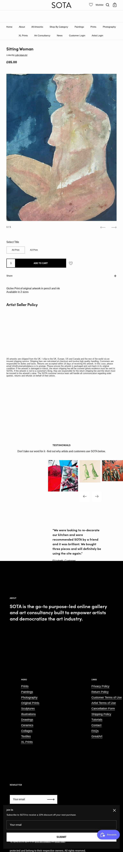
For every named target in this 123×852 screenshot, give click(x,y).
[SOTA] (61, 5)
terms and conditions (43, 842)
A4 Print (15, 250)
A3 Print (34, 250)
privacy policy (60, 842)
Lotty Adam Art (21, 55)
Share (9, 275)
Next (96, 496)
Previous (84, 496)
